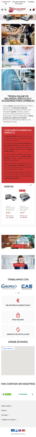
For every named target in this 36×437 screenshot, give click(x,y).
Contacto (31, 1)
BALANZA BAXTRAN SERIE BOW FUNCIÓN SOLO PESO (24, 208)
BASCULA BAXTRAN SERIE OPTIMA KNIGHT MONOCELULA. (10, 208)
